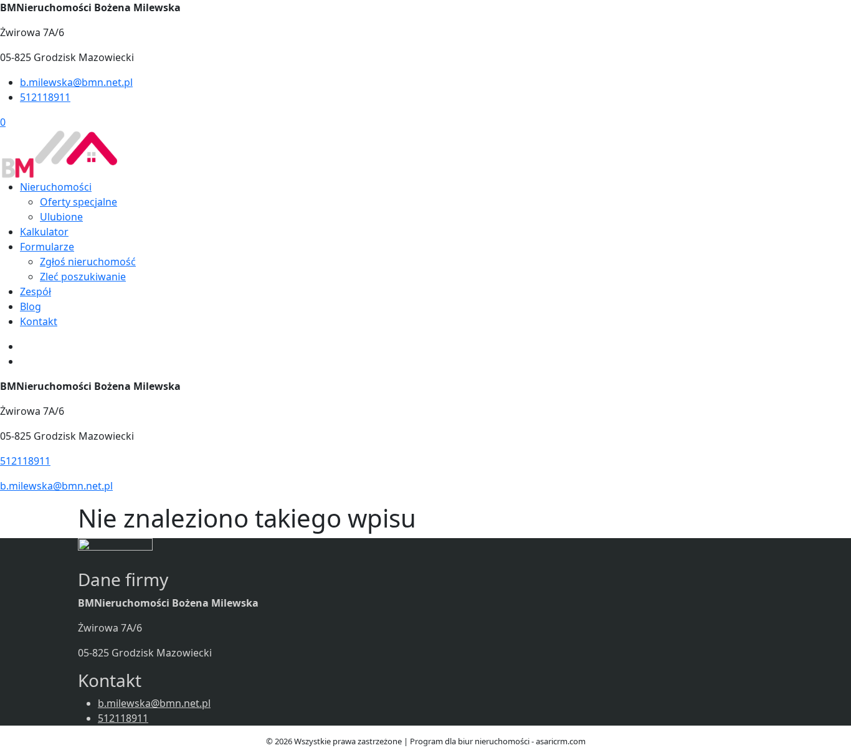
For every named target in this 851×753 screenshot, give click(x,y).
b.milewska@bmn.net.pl (76, 82)
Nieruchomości (56, 187)
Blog (30, 306)
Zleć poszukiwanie (83, 276)
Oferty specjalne (78, 202)
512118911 (45, 97)
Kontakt (38, 321)
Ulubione (61, 217)
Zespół (35, 291)
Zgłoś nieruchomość (88, 261)
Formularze (47, 246)
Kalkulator (44, 232)
